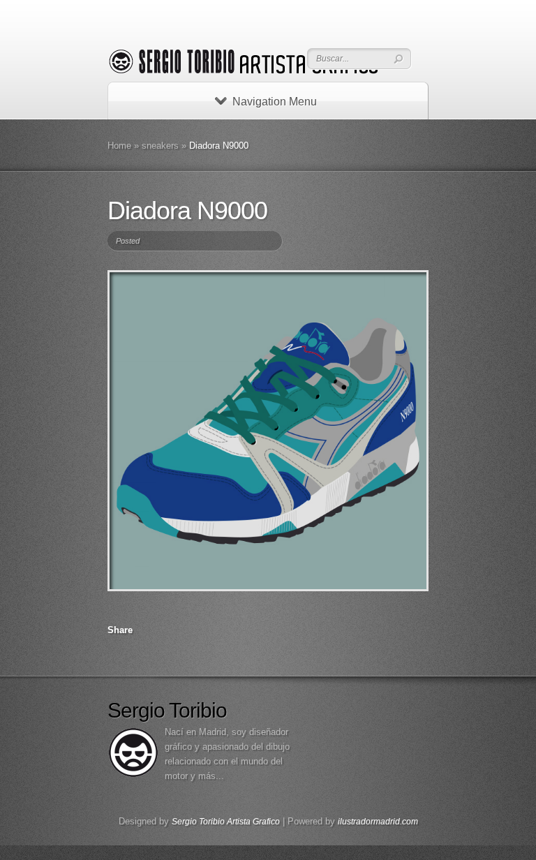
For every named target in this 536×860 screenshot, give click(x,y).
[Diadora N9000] (268, 430)
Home (119, 145)
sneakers (160, 145)
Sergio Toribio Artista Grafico (226, 821)
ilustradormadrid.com (378, 821)
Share (120, 630)
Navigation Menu (274, 102)
